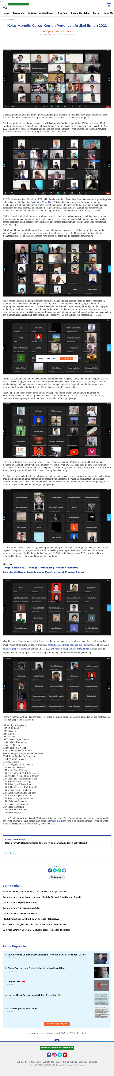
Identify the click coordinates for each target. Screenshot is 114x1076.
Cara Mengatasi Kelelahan (22, 1008)
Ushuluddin (22, 1062)
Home (6, 13)
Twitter (61, 1058)
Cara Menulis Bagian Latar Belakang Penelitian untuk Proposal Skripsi (46, 954)
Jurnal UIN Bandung (52, 1062)
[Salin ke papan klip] (64, 870)
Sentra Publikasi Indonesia (75, 1062)
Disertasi (62, 13)
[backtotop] (57, 1041)
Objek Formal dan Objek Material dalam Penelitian (36, 968)
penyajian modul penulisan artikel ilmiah (70, 648)
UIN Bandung (35, 1062)
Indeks (32, 13)
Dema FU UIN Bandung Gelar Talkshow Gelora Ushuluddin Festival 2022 (46, 842)
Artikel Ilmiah (46, 13)
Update (67, 358)
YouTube (67, 1058)
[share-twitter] (55, 870)
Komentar (58, 877)
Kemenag (92, 1062)
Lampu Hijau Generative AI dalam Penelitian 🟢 (34, 995)
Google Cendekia (80, 13)
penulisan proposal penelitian (16, 648)
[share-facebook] (50, 870)
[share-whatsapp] (59, 870)
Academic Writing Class (41, 202)
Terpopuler (19, 13)
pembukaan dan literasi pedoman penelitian (68, 645)
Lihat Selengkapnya (56, 1023)
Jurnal (96, 13)
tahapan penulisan (57, 821)
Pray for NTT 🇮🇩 (16, 981)
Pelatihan (9, 853)
